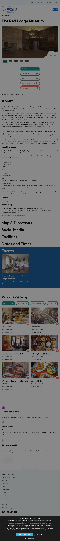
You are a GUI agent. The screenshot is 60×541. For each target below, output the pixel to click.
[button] (30, 538)
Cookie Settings (45, 529)
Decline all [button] (39, 534)
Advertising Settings (15, 529)
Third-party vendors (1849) (20, 525)
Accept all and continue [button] (24, 534)
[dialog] (30, 528)
